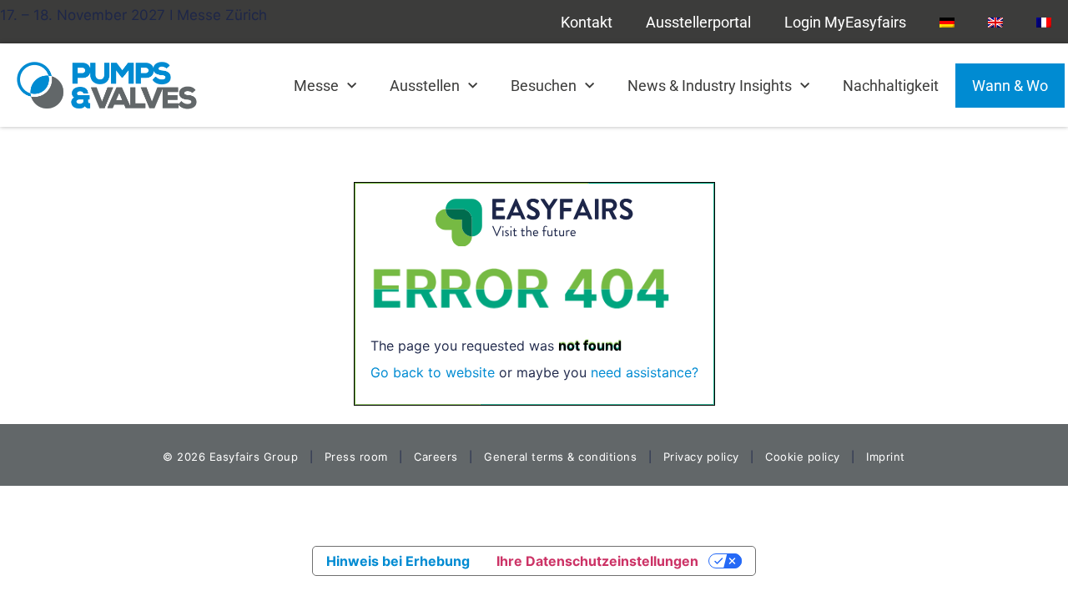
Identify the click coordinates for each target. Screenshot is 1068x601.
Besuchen (544, 85)
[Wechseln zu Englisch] (995, 21)
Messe (316, 85)
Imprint (885, 456)
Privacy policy (701, 456)
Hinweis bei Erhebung (398, 561)
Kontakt (586, 22)
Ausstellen (425, 85)
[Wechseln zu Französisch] (1044, 21)
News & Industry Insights (709, 85)
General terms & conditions (560, 456)
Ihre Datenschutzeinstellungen (597, 561)
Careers (436, 456)
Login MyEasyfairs (845, 22)
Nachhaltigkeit (891, 85)
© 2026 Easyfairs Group (230, 456)
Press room (354, 456)
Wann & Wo (1010, 85)
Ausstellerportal (698, 22)
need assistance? (644, 372)
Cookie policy (802, 456)
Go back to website (432, 372)
